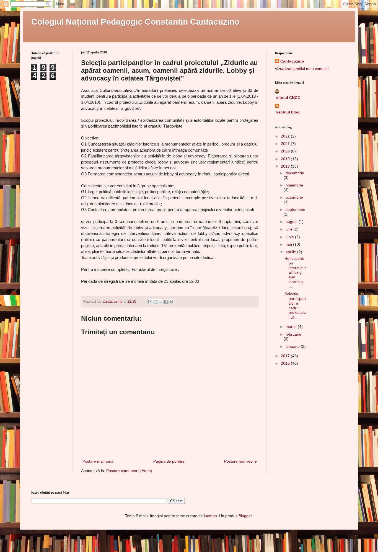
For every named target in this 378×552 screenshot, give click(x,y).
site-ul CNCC (288, 97)
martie (292, 326)
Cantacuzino (292, 61)
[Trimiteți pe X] (161, 301)
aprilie (291, 252)
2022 (286, 136)
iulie (290, 229)
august (292, 221)
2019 (286, 159)
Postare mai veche (240, 461)
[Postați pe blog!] (155, 301)
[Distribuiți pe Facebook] (166, 301)
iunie (290, 237)
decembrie (295, 173)
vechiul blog (288, 112)
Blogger (245, 516)
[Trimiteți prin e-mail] (150, 301)
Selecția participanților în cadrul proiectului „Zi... (295, 305)
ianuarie (293, 346)
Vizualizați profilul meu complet (302, 68)
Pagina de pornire (169, 461)
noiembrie (294, 185)
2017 (286, 356)
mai (289, 244)
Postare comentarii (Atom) (129, 470)
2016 (286, 363)
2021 (286, 143)
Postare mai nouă (97, 461)
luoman (210, 516)
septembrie (295, 209)
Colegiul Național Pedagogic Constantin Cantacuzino (135, 21)
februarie (293, 334)
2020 (286, 151)
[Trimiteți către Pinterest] (171, 301)
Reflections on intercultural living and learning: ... (295, 272)
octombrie (294, 197)
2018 (286, 166)
